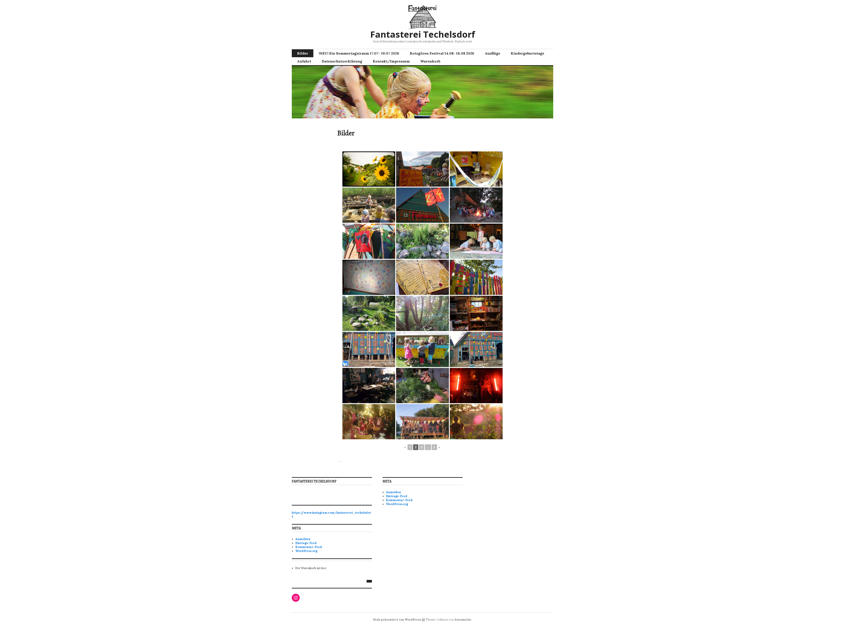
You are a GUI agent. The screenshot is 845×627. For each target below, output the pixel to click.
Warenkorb (430, 61)
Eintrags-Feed (306, 543)
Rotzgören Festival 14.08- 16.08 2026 (442, 53)
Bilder (302, 53)
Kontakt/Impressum (391, 61)
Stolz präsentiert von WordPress (397, 619)
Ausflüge (492, 53)
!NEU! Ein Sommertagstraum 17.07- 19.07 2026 (359, 53)
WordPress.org (306, 551)
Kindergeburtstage (527, 53)
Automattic (462, 619)
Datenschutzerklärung (342, 61)
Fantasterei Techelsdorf (422, 34)
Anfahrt (304, 61)
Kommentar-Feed (308, 547)
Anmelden (302, 539)
